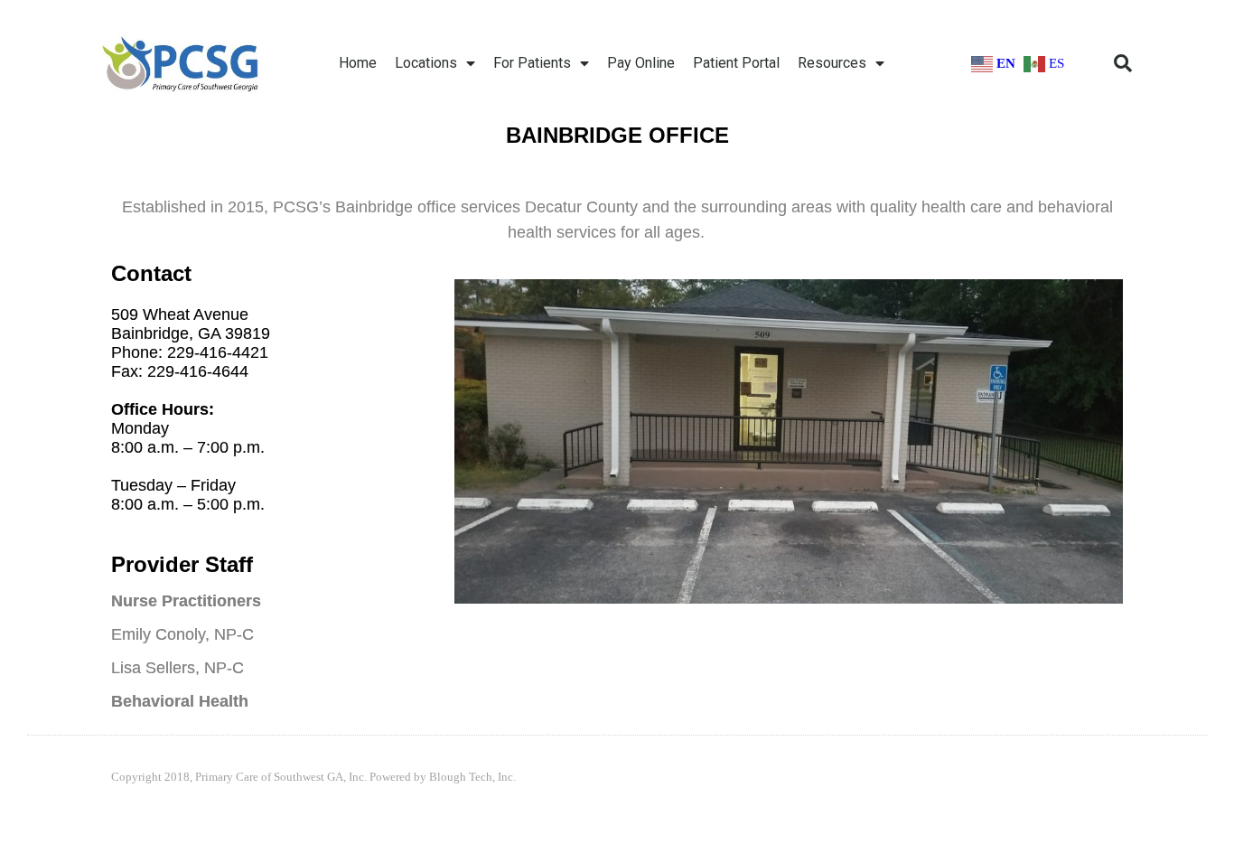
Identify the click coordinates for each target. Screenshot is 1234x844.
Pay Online (641, 62)
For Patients (532, 62)
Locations (426, 62)
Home (358, 62)
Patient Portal (736, 62)
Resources (832, 62)
